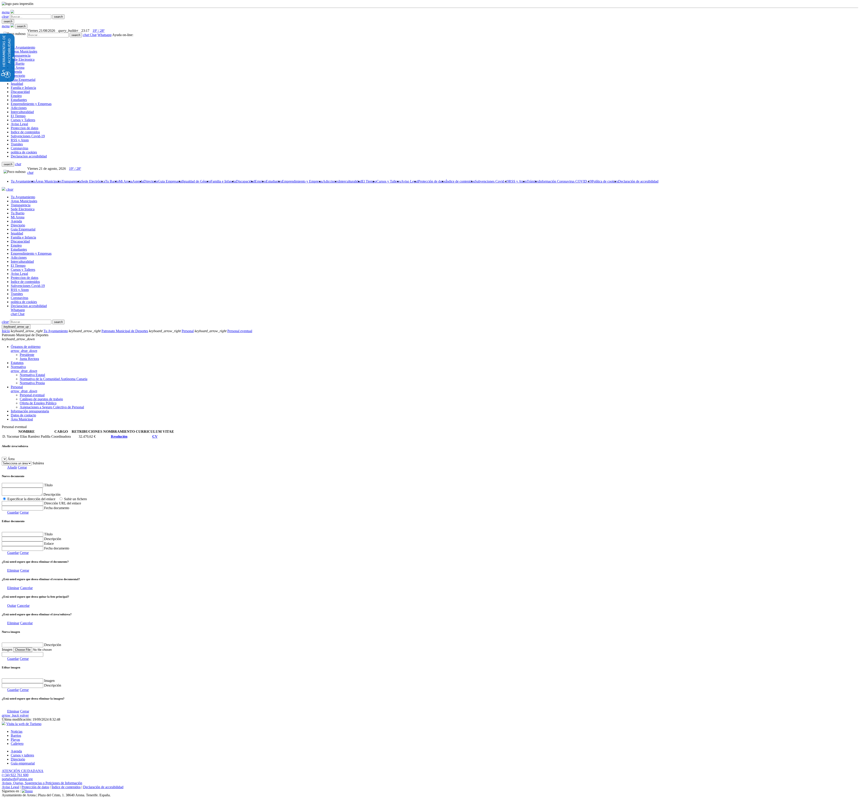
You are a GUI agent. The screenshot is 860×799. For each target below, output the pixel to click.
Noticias (16, 731)
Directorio (18, 759)
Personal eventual (239, 331)
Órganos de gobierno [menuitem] (26, 349)
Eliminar (13, 570)
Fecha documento (56, 508)
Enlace (49, 543)
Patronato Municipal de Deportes (124, 331)
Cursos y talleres (22, 755)
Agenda (16, 751)
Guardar (13, 512)
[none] (22, 654)
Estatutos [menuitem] (17, 363)
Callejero (17, 743)
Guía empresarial (23, 763)
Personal (188, 331)
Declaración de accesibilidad (103, 787)
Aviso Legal (10, 787)
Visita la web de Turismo (23, 724)
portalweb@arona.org (17, 779)
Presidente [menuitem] (27, 355)
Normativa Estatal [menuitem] (32, 375)
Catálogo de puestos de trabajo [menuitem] (41, 399)
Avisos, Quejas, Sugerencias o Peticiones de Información (42, 783)
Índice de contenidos (66, 787)
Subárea (38, 463)
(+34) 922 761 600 (15, 775)
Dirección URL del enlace (62, 503)
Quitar (11, 605)
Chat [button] (90, 35)
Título (48, 485)
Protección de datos (35, 787)
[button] (6, 12)
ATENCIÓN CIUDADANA (22, 771)
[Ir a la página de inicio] (3, 189)
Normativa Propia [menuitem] (32, 383)
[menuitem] (23, 181)
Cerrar (22, 467)
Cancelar (26, 588)
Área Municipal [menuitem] (22, 419)
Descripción (51, 494)
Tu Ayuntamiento (55, 331)
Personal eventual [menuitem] (32, 395)
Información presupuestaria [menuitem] (30, 411)
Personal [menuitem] (24, 389)
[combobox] (48, 35)
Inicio (6, 331)
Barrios (16, 735)
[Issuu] (27, 791)
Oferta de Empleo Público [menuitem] (38, 403)
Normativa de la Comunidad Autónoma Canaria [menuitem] (53, 379)
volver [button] (15, 715)
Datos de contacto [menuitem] (23, 415)
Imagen (49, 681)
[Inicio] (12, 12)
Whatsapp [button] (104, 35)
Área (11, 459)
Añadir (12, 467)
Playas (15, 739)
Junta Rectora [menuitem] (29, 359)
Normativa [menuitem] (24, 369)
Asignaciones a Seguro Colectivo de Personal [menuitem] (52, 407)
